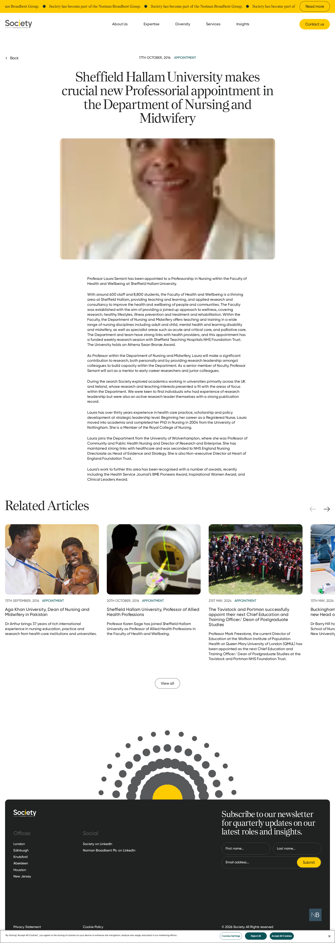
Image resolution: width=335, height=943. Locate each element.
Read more (315, 6)
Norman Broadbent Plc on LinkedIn (109, 850)
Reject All (256, 936)
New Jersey (22, 876)
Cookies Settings (231, 936)
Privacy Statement (27, 927)
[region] (167, 936)
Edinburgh (21, 850)
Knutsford (20, 857)
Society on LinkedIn (97, 844)
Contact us (314, 24)
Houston (19, 870)
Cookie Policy (93, 927)
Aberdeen (20, 863)
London (19, 844)
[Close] (329, 936)
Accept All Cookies (282, 936)
